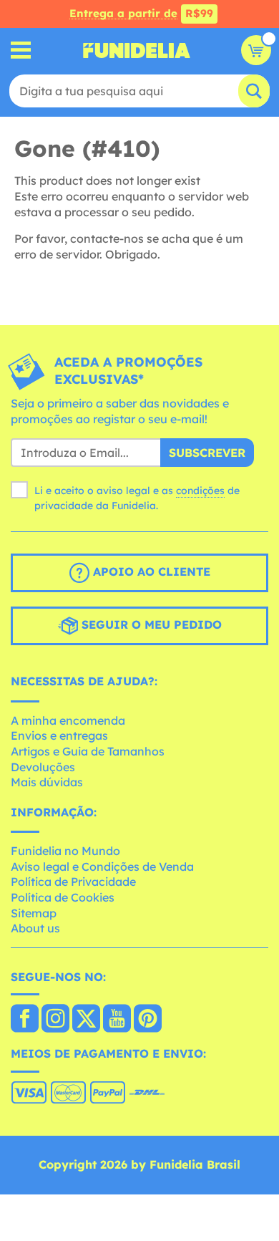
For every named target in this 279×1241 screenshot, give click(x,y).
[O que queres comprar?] (21, 50)
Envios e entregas (59, 735)
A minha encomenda (68, 720)
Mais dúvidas (47, 782)
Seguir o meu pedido (150, 624)
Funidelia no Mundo (65, 851)
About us (35, 928)
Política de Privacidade (73, 881)
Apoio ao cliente (149, 571)
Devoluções (43, 767)
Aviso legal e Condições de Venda (102, 866)
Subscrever (207, 452)
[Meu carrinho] (256, 50)
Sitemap (34, 913)
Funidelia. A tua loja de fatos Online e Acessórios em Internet (136, 50)
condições (200, 490)
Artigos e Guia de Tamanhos (88, 751)
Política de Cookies (62, 897)
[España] (25, 1019)
